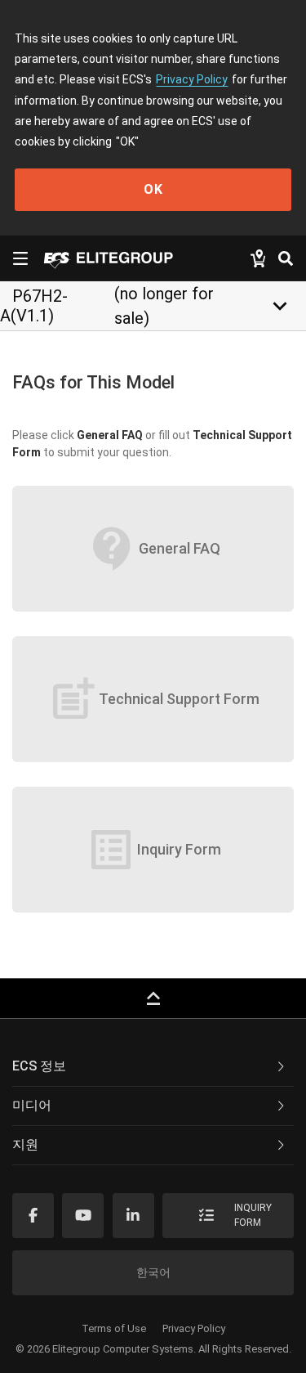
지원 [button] (25, 1144)
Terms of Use (114, 1328)
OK (153, 189)
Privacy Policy (192, 79)
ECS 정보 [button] (39, 1066)
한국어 (153, 1272)
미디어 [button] (31, 1105)
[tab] (153, 1067)
